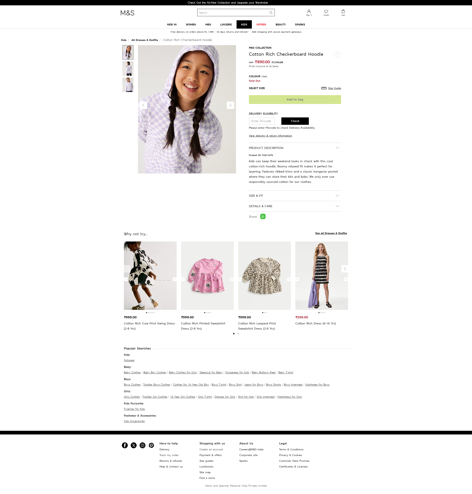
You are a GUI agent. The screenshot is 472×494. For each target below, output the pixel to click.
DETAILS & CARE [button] (260, 206)
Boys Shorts (273, 384)
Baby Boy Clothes (154, 372)
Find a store (207, 478)
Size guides (206, 460)
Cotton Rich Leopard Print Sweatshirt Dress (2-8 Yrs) (257, 326)
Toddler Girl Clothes (155, 396)
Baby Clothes (132, 372)
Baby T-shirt (285, 372)
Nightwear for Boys (317, 384)
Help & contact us (171, 466)
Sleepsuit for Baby (211, 372)
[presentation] (126, 279)
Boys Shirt (235, 384)
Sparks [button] (300, 24)
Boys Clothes (132, 384)
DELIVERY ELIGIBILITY (263, 114)
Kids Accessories (134, 421)
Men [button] (208, 24)
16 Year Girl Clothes (182, 396)
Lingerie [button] (226, 24)
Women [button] (191, 24)
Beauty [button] (281, 24)
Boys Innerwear (293, 384)
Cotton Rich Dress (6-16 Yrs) (315, 323)
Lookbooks (206, 466)
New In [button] (172, 24)
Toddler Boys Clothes (156, 384)
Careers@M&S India (251, 449)
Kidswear (129, 360)
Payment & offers (210, 455)
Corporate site (248, 455)
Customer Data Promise (294, 460)
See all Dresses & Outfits (331, 233)
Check (295, 121)
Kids (123, 40)
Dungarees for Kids (237, 372)
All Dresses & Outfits (144, 40)
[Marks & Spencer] (127, 16)
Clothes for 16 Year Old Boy (191, 384)
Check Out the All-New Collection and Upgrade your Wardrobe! (213, 2)
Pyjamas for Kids (134, 408)
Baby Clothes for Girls (183, 372)
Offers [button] (261, 24)
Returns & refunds (170, 460)
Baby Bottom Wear (264, 372)
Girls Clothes (132, 396)
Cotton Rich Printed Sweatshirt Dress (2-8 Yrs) (203, 326)
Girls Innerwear (266, 396)
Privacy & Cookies (290, 455)
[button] (230, 105)
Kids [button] (244, 24)
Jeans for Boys (253, 384)
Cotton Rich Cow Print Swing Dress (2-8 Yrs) (149, 326)
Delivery (164, 449)
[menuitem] (171, 24)
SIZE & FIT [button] (256, 196)
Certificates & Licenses (293, 466)
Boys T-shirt (219, 384)
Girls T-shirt (205, 396)
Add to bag (295, 99)
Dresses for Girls (225, 396)
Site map (205, 472)
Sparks (243, 460)
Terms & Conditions (291, 449)
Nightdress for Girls (289, 396)
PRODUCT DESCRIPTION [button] (266, 148)
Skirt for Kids (246, 396)
